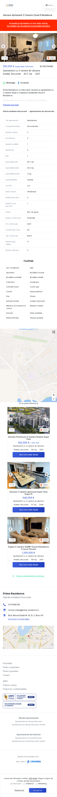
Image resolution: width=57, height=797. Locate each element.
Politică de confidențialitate (15, 689)
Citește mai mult (11, 105)
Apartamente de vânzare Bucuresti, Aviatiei (28, 725)
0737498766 (14, 604)
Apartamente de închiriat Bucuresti (28, 738)
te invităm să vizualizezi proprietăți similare (28, 26)
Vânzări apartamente (29, 718)
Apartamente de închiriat (29, 734)
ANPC (5, 681)
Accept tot (37, 790)
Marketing (42, 783)
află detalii (33, 778)
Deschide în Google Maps (19, 619)
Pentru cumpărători (11, 667)
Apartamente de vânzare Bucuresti (28, 721)
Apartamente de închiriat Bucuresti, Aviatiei (28, 741)
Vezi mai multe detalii (28, 454)
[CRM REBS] (34, 761)
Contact (6, 675)
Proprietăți (7, 663)
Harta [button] (52, 58)
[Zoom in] (54, 395)
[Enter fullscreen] (54, 332)
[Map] (28, 365)
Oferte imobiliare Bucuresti (15, 111)
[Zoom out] (54, 399)
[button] (3, 46)
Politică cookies (10, 685)
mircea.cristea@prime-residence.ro (23, 610)
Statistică (30, 783)
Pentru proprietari (10, 671)
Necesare (17, 783)
